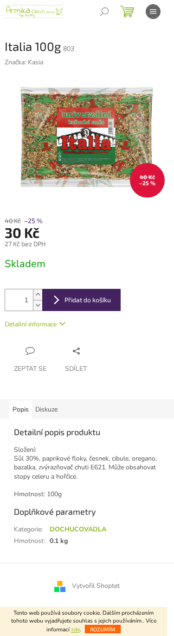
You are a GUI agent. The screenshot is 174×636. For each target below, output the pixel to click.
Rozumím (103, 629)
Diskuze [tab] (46, 409)
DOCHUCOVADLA (78, 529)
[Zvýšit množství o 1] (37, 294)
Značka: (24, 62)
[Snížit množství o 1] (37, 305)
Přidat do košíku (87, 300)
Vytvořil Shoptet (96, 585)
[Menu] (153, 11)
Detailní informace (31, 324)
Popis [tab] (21, 409)
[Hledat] (104, 11)
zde (75, 629)
